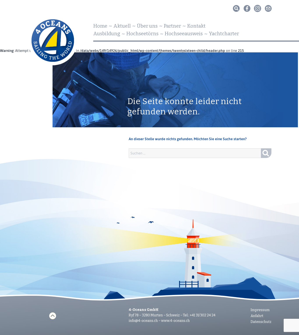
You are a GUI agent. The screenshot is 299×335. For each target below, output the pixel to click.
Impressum (260, 310)
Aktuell (122, 26)
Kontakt (196, 26)
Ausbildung (106, 34)
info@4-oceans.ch (143, 321)
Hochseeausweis (184, 34)
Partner (172, 26)
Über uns (147, 26)
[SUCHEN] (266, 153)
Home (100, 26)
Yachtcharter (224, 34)
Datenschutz (261, 322)
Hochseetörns (142, 34)
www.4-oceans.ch (175, 321)
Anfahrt (257, 316)
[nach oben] (52, 315)
